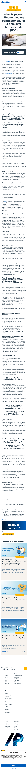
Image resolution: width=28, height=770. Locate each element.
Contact (6, 678)
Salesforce (7, 709)
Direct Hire (16, 677)
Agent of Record (17, 683)
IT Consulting (17, 681)
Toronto (16, 729)
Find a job (7, 680)
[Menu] (26, 2)
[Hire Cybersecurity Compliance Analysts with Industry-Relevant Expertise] (14, 599)
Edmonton (16, 721)
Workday (7, 714)
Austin (6, 719)
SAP (6, 710)
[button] (25, 752)
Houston (7, 724)
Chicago (6, 721)
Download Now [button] (5, 519)
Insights (6, 675)
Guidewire (7, 703)
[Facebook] (10, 7)
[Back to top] (25, 668)
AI (5, 691)
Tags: (3, 531)
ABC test (6, 201)
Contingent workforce (8, 534)
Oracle (6, 706)
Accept (13, 765)
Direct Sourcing (17, 678)
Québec (16, 727)
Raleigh (6, 727)
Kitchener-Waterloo (18, 723)
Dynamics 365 (8, 699)
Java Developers (8, 704)
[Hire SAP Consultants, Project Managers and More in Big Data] (14, 637)
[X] (17, 7)
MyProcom (7, 681)
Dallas (6, 723)
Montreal (16, 724)
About (6, 677)
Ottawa (15, 726)
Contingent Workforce (13, 10)
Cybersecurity (8, 695)
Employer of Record (18, 685)
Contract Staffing (18, 675)
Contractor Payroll (6, 61)
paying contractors (9, 73)
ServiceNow (7, 712)
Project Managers (9, 707)
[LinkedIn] (14, 7)
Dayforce (7, 696)
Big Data (6, 693)
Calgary (16, 719)
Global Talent (17, 680)
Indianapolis (7, 726)
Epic (6, 701)
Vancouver (16, 731)
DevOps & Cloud (8, 698)
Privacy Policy (13, 768)
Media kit (7, 683)
